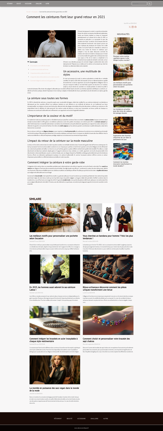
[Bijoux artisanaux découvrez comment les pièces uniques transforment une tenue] (108, 269)
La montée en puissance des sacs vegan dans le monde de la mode (54, 389)
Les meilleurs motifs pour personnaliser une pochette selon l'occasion (122, 85)
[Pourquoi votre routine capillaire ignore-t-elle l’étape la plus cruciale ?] (123, 46)
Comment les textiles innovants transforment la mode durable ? (122, 164)
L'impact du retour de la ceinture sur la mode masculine (44, 77)
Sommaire (33, 61)
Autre (47, 3)
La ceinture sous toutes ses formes (39, 69)
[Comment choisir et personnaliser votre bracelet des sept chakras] (108, 320)
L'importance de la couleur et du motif (40, 73)
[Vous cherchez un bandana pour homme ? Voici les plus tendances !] (108, 217)
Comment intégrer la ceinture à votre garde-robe (43, 80)
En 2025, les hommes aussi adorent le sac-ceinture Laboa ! (52, 288)
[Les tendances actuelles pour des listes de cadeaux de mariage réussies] (123, 98)
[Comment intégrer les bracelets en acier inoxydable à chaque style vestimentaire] (55, 320)
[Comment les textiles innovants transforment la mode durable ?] (123, 151)
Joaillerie (39, 3)
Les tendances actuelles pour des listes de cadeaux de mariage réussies (122, 111)
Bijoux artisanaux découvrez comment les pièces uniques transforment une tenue (104, 288)
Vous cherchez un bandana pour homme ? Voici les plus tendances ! (108, 237)
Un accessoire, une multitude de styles (40, 66)
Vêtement (10, 3)
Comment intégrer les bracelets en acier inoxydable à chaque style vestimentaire (54, 340)
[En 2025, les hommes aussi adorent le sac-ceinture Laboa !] (55, 269)
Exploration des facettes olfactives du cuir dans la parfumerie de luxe (122, 137)
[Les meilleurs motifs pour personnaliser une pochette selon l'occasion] (123, 72)
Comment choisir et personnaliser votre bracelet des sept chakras (106, 340)
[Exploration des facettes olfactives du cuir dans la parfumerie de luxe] (123, 125)
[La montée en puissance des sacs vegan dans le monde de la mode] (55, 370)
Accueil (28, 12)
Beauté (19, 3)
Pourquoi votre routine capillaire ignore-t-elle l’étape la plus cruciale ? (121, 58)
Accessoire (28, 3)
